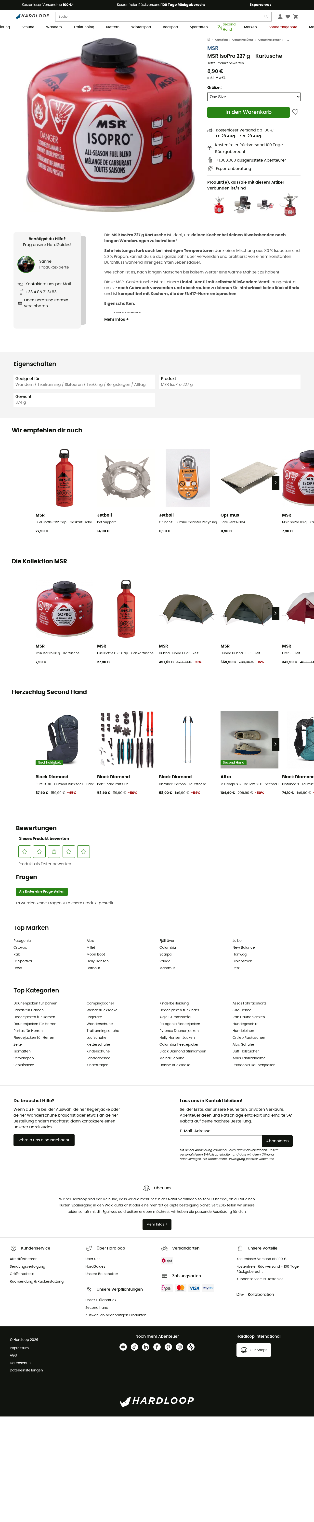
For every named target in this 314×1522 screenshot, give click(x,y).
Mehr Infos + (116, 319)
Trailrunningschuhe (103, 1031)
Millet (91, 947)
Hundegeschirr (245, 1024)
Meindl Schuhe (171, 1058)
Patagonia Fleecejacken (179, 1024)
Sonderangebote (283, 27)
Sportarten (199, 27)
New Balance (244, 947)
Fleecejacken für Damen (34, 1017)
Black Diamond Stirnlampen (182, 1051)
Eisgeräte (94, 1017)
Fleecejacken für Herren (33, 1037)
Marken (250, 27)
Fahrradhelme (98, 1058)
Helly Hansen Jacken (177, 1037)
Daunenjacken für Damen (35, 1003)
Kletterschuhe (98, 1044)
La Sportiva (22, 961)
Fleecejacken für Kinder (179, 1010)
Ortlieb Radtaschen (249, 1037)
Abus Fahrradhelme (249, 1058)
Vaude (164, 961)
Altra (90, 941)
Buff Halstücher (246, 1051)
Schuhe (28, 27)
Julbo (237, 941)
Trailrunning (84, 27)
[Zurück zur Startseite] (211, 40)
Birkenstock (242, 961)
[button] (110, 125)
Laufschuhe (96, 1037)
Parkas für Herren (28, 1031)
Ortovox (20, 947)
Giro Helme (242, 1010)
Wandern (54, 27)
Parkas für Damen (28, 1010)
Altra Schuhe (243, 1044)
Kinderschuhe (98, 1051)
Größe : (214, 88)
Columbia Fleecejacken (179, 1044)
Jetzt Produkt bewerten (225, 63)
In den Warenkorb (248, 112)
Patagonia (22, 941)
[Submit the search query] (266, 17)
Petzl (236, 968)
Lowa (17, 968)
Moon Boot (96, 954)
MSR (212, 48)
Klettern (112, 27)
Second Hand (227, 27)
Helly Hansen (98, 961)
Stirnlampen (23, 1058)
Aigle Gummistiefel (175, 1017)
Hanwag (240, 954)
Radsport (170, 27)
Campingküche (242, 39)
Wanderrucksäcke (102, 1010)
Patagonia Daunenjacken (254, 1065)
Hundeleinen (243, 1031)
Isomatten (22, 1051)
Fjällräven (167, 941)
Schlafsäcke (23, 1065)
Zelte (17, 1044)
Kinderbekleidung (174, 1003)
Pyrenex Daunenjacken (179, 1031)
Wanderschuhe (100, 1024)
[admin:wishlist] (295, 112)
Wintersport (141, 27)
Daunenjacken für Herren (34, 1024)
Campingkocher (269, 39)
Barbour (93, 968)
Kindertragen (97, 1065)
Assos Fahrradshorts (249, 1003)
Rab (16, 954)
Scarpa (165, 954)
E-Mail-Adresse (195, 1131)
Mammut (167, 968)
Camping (221, 39)
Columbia (167, 947)
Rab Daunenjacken (249, 1017)
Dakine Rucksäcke (174, 1065)
